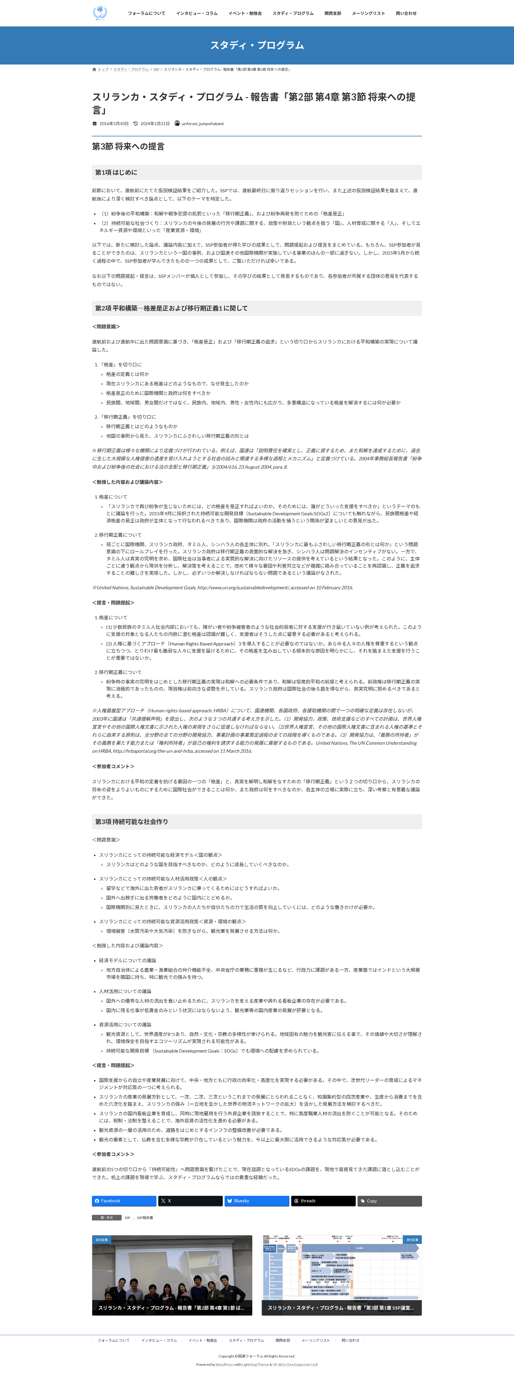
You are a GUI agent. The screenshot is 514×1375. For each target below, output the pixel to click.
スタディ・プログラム (246, 1340)
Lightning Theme (255, 1365)
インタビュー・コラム (159, 1340)
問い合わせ (351, 1340)
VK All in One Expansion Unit (295, 1365)
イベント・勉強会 (203, 1340)
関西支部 (283, 1340)
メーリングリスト (316, 1340)
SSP (127, 1217)
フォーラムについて (114, 1340)
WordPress (225, 1365)
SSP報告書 (145, 1217)
